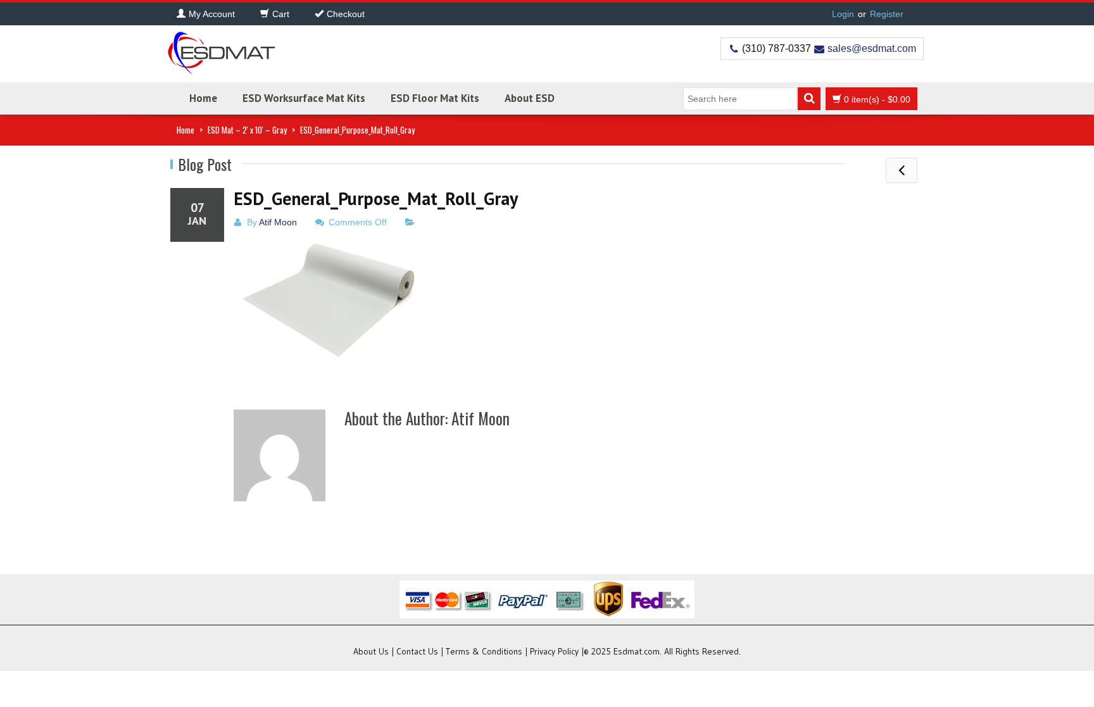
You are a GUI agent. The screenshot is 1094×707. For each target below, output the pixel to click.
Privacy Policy (554, 651)
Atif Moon (278, 222)
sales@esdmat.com (871, 48)
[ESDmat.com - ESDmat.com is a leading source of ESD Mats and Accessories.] (221, 49)
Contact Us (417, 651)
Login (843, 14)
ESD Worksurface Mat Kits (303, 98)
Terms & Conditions (484, 651)
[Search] (809, 98)
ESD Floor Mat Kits (435, 98)
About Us (371, 651)
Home (203, 98)
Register (886, 14)
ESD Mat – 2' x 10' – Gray (247, 129)
